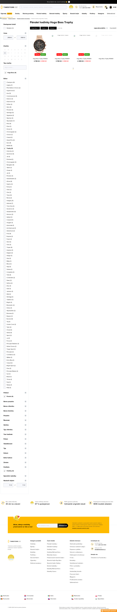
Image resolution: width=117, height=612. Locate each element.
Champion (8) (11, 82)
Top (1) (8, 322)
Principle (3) (10, 352)
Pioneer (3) (10, 176)
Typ (5, 448)
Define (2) (9, 283)
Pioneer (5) (10, 110)
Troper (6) (9, 247)
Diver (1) (9, 126)
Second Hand (34, 558)
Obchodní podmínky (76, 544)
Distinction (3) (11, 102)
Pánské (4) (10, 396)
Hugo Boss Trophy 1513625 (106, 58)
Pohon (6, 439)
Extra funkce (8, 458)
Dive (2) (9, 368)
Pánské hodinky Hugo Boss (23, 18)
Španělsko (101, 599)
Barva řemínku (9, 411)
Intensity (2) (10, 151)
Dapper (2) (10, 253)
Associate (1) (10, 225)
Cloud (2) (9, 330)
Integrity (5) (10, 201)
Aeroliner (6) (10, 154)
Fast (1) (9, 382)
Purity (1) (9, 187)
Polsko (100, 596)
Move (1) (9, 264)
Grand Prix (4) (11, 140)
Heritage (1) (10, 297)
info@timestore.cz (100, 549)
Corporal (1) (10, 220)
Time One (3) (10, 206)
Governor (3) (10, 209)
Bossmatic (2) (10, 305)
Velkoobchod (74, 582)
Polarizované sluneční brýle (55, 558)
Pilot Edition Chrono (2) (13, 88)
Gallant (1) (9, 217)
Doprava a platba (75, 549)
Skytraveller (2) (11, 311)
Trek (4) (9, 275)
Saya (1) (9, 267)
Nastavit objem (9, 481)
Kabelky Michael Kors (53, 569)
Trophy (44, 28)
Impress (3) (10, 250)
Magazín (72, 577)
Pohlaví (6, 393)
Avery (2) (9, 308)
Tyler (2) (9, 327)
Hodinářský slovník (75, 571)
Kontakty (72, 560)
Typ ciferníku (8, 430)
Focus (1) (9, 341)
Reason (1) (10, 316)
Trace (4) (9, 195)
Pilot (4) (9, 124)
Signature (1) (10, 115)
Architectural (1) (11, 228)
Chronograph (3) (11, 162)
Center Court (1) (11, 324)
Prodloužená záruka (76, 580)
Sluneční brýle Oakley (53, 563)
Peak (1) (9, 388)
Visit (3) (9, 245)
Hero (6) (9, 107)
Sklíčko (6, 425)
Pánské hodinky (52, 544)
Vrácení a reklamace (76, 552)
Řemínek (7, 420)
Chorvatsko (30, 596)
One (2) (9, 192)
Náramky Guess (51, 555)
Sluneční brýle (34, 549)
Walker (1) (9, 357)
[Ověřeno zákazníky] (6, 18)
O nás (71, 558)
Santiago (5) (10, 113)
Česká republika (79, 599)
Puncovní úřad (74, 574)
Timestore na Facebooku (98, 558)
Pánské (52, 28)
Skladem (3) (10, 28)
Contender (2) (11, 278)
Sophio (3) (10, 184)
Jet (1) (8, 157)
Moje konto (99, 7)
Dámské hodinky (52, 547)
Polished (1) (10, 159)
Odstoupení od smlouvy (77, 555)
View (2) (9, 190)
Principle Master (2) (12, 371)
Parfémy (32, 555)
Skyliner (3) (10, 118)
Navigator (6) (10, 165)
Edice (5, 79)
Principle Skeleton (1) (13, 344)
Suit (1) (8, 374)
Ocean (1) (9, 170)
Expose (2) (10, 236)
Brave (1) (9, 377)
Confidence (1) (11, 355)
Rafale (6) (9, 146)
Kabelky (32, 552)
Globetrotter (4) (11, 212)
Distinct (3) (10, 99)
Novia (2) (9, 198)
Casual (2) (9, 137)
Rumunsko (6, 599)
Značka (6, 46)
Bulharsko (6, 596)
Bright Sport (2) (11, 366)
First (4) (9, 234)
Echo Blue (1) (10, 360)
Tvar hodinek (8, 434)
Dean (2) (9, 280)
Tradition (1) (10, 300)
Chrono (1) (10, 135)
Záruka (6, 462)
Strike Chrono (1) (11, 346)
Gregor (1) (9, 256)
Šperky (32, 547)
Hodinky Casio (51, 549)
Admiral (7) (10, 203)
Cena (5, 33)
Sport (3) (9, 335)
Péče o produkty (75, 566)
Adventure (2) (11, 231)
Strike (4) (9, 333)
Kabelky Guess (51, 571)
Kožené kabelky (52, 566)
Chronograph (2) (11, 132)
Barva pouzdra (9, 402)
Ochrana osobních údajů (77, 547)
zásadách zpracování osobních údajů (80, 528)
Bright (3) (9, 302)
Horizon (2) (10, 214)
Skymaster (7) (10, 121)
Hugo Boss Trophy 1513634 (62, 58)
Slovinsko (53, 599)
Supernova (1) (10, 91)
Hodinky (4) (10, 471)
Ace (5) (9, 93)
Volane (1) (9, 269)
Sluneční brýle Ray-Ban (54, 560)
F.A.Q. (71, 569)
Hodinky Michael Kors (53, 552)
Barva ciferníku (9, 406)
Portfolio (6, 467)
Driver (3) (9, 129)
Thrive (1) (9, 379)
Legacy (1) (9, 85)
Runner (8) (10, 319)
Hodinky (32, 544)
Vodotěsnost (8, 444)
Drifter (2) (9, 104)
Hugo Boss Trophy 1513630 (84, 58)
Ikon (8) (9, 143)
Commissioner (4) (12, 96)
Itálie (51, 596)
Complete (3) (10, 272)
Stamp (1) (9, 385)
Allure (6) (9, 181)
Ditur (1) (9, 286)
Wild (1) (9, 294)
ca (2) (8, 338)
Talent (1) (9, 168)
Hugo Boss (34, 28)
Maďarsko (77, 596)
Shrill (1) (9, 242)
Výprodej (33, 560)
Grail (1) (9, 289)
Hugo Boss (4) (11, 73)
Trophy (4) (10, 148)
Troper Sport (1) (11, 349)
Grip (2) (9, 258)
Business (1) (10, 313)
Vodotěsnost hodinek (76, 563)
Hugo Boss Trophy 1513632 (40, 58)
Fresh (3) (9, 239)
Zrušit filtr (59, 28)
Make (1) (9, 261)
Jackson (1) (10, 291)
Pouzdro (6, 416)
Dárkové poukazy (35, 563)
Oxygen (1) (10, 223)
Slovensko (30, 599)
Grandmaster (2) (11, 179)
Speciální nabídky (10, 476)
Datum (6, 453)
